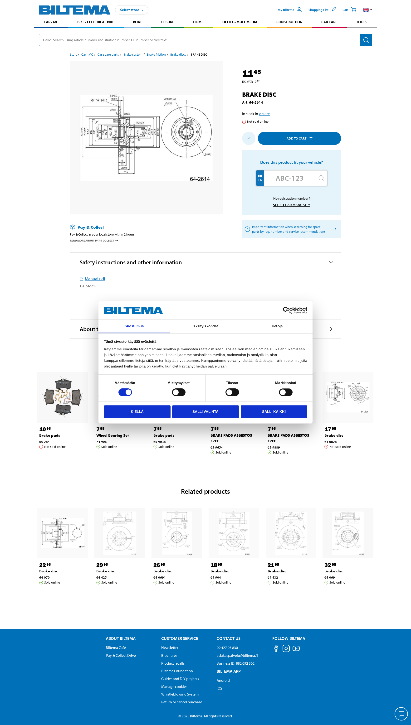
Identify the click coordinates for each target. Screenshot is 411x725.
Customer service (179, 638)
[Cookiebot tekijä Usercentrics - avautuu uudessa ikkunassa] (286, 310)
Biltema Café (116, 647)
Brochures (169, 655)
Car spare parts (108, 54)
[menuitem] (51, 22)
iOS (219, 688)
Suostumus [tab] (134, 326)
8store (264, 113)
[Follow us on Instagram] (286, 649)
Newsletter (169, 647)
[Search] (366, 40)
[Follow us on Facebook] (276, 649)
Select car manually (291, 205)
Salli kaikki (274, 412)
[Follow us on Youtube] (296, 650)
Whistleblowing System (180, 694)
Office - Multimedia (239, 21)
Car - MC (51, 21)
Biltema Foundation (177, 670)
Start (73, 54)
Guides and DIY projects (180, 678)
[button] (367, 9)
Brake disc (333, 435)
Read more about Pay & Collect (92, 240)
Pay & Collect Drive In (123, 655)
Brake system (132, 54)
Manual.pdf (95, 278)
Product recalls (173, 663)
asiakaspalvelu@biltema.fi (237, 655)
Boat (137, 21)
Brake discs (178, 54)
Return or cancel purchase (181, 702)
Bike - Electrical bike (95, 21)
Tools (361, 21)
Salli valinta (205, 412)
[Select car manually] (333, 229)
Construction (289, 21)
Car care (329, 21)
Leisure (167, 21)
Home (198, 21)
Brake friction (156, 54)
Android (223, 680)
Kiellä (137, 412)
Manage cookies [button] (174, 686)
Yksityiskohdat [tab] (205, 326)
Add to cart (296, 138)
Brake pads (49, 435)
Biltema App (229, 671)
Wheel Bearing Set (112, 435)
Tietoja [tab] (277, 326)
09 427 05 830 (227, 647)
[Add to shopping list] (248, 138)
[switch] (179, 392)
